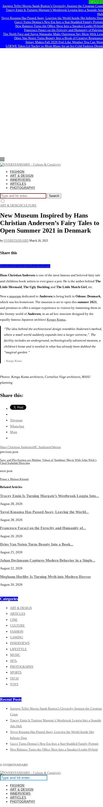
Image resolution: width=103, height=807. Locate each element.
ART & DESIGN (21, 176)
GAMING (16, 637)
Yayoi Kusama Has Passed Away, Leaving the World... (44, 512)
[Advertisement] (51, 103)
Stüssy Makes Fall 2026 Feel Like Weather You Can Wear (64, 42)
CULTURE (17, 625)
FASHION (17, 172)
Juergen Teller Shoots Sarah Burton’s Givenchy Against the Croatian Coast (52, 6)
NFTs (13, 661)
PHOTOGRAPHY (22, 188)
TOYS (14, 684)
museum (15, 296)
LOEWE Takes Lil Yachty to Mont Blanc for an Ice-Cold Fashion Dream (54, 46)
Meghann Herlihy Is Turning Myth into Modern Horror (45, 576)
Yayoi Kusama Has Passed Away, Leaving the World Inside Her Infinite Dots (52, 18)
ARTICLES (18, 184)
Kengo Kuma (56, 319)
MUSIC (15, 655)
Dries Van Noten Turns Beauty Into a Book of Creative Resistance (58, 38)
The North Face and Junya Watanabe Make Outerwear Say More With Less (53, 34)
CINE (14, 620)
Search (54, 196)
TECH (14, 678)
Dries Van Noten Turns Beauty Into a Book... (36, 544)
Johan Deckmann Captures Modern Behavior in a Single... (47, 560)
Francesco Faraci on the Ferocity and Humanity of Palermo (63, 30)
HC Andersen (42, 447)
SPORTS (16, 672)
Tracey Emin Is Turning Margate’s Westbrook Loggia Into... (49, 496)
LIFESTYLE (18, 649)
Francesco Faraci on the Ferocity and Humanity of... (43, 528)
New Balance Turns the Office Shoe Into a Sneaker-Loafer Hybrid (59, 26)
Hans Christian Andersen (16, 447)
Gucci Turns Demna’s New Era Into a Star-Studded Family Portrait (58, 22)
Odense (56, 447)
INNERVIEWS (20, 180)
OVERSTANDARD (16, 240)
